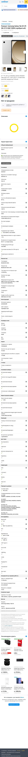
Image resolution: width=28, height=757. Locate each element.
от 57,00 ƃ (4, 691)
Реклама (18, 750)
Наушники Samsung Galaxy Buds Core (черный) (6, 669)
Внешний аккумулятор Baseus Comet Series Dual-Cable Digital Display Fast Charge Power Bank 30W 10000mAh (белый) (6, 688)
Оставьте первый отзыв (7, 73)
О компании (4, 750)
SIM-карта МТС (17, 647)
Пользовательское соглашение (13, 752)
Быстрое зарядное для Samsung (7, 647)
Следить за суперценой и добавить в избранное (15, 105)
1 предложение (17, 654)
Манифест (3, 752)
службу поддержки (8, 625)
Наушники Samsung (5, 666)
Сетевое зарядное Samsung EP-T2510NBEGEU (5, 650)
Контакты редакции (12, 750)
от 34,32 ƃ (4, 653)
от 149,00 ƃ (4, 672)
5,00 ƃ (15, 653)
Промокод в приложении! (9, 9)
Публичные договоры (6, 754)
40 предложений (17, 673)
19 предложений (4, 692)
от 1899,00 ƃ (17, 691)
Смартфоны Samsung (18, 686)
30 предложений (4, 654)
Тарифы (23, 750)
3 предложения (17, 692)
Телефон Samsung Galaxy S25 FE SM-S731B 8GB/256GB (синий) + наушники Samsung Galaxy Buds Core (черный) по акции (20, 688)
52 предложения (4, 673)
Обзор (15, 677)
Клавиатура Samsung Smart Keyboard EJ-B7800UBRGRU (19, 669)
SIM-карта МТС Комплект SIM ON (18, 650)
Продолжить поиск (14, 704)
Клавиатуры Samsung (18, 666)
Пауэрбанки (3, 686)
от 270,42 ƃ (17, 672)
